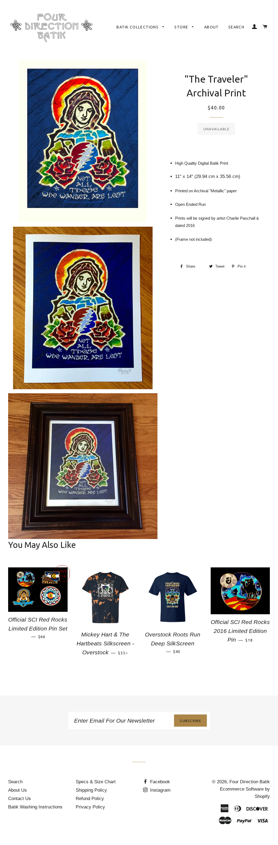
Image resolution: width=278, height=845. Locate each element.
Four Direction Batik (249, 781)
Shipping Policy (91, 790)
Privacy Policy (90, 807)
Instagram (159, 790)
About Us (17, 790)
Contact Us (19, 798)
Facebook (159, 781)
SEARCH (236, 27)
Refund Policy (90, 798)
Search (15, 781)
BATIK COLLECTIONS (138, 27)
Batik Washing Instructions (35, 807)
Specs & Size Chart (96, 781)
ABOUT (211, 27)
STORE (181, 27)
